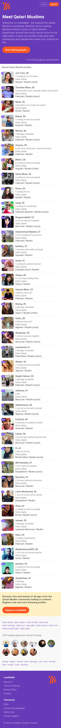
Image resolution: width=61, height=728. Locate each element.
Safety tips (9, 712)
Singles (12, 661)
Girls (46, 661)
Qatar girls (30, 625)
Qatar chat (43, 622)
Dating (5, 661)
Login (44, 4)
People (10, 664)
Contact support (11, 716)
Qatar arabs (25, 628)
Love (40, 661)
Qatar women (42, 625)
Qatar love (20, 625)
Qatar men (53, 625)
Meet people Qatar (10, 628)
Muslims (24, 664)
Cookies (7, 693)
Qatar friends (32, 622)
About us (8, 682)
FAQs (6, 704)
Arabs (17, 664)
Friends (20, 661)
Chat (26, 661)
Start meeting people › (16, 50)
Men (4, 664)
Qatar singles (19, 622)
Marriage (33, 661)
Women (52, 661)
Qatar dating (7, 622)
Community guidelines (14, 708)
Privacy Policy (10, 689)
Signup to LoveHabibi (15, 610)
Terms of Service (12, 685)
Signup (54, 4)
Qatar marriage (8, 625)
